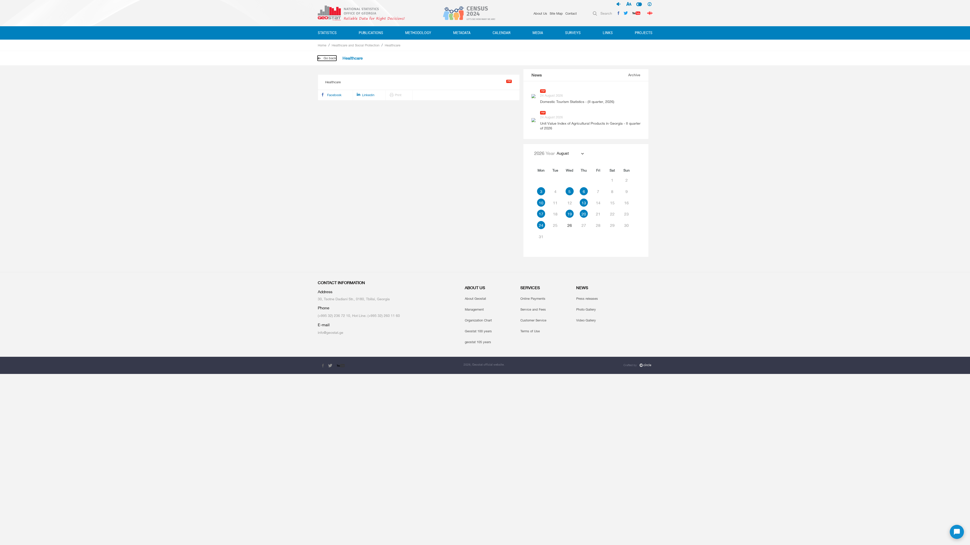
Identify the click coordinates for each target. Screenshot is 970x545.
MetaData (462, 33)
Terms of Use (530, 331)
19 (569, 213)
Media (537, 33)
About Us (540, 13)
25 (555, 225)
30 (626, 225)
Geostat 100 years (478, 331)
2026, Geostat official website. (484, 364)
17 (541, 213)
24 (541, 225)
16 (626, 202)
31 (541, 236)
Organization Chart (478, 320)
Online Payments (532, 298)
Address (325, 291)
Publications (371, 33)
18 (555, 213)
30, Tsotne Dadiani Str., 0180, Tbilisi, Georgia (354, 299)
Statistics (327, 33)
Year (544, 153)
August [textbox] (563, 153)
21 (598, 213)
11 (555, 202)
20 (583, 213)
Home (322, 45)
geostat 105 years (478, 342)
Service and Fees (533, 309)
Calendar (502, 33)
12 (569, 202)
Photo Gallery (586, 309)
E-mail (324, 324)
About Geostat (475, 298)
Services (530, 287)
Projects (643, 33)
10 (541, 202)
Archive (634, 75)
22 (612, 213)
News (536, 75)
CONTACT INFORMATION (341, 282)
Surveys (573, 33)
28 (598, 225)
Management (474, 309)
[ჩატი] (957, 532)
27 (583, 225)
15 (612, 202)
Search (606, 13)
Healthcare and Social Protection (355, 45)
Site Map (556, 13)
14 (598, 202)
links (608, 33)
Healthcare (392, 45)
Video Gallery (586, 320)
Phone (323, 308)
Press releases (587, 298)
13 (583, 202)
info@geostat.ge (330, 332)
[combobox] (570, 153)
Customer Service (533, 320)
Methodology (418, 33)
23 (626, 213)
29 (612, 225)
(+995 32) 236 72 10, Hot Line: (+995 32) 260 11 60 (359, 315)
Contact (571, 13)
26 (569, 225)
